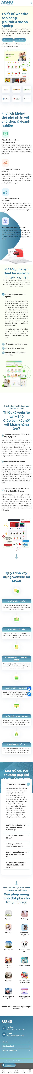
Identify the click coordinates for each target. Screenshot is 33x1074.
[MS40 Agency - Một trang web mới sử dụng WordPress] (7, 3)
